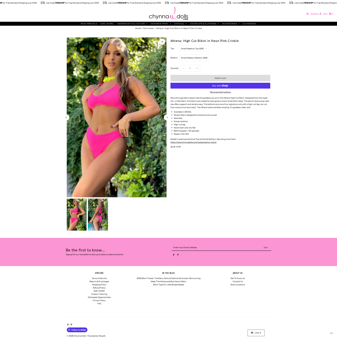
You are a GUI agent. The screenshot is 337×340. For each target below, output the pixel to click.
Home (138, 28)
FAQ (99, 303)
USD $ (258, 333)
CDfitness (179, 23)
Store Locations (238, 284)
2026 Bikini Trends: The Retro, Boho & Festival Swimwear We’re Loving (168, 278)
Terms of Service (99, 278)
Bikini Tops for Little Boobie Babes (168, 284)
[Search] (307, 14)
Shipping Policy (99, 284)
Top (172, 48)
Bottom (174, 57)
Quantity (174, 68)
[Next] (167, 117)
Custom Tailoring (99, 294)
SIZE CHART (99, 291)
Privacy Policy (99, 300)
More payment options (220, 92)
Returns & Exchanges (99, 281)
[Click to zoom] (162, 42)
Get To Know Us (238, 278)
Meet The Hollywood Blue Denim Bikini (168, 281)
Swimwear (148, 28)
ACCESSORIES (229, 23)
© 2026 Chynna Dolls (76, 336)
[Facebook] (173, 255)
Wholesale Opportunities (99, 297)
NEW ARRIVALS (89, 23)
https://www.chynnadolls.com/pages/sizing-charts (193, 142)
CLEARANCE (249, 23)
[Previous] (66, 117)
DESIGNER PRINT (159, 23)
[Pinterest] (178, 255)
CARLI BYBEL (107, 23)
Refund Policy (99, 287)
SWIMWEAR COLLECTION (131, 23)
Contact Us (238, 281)
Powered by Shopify (96, 336)
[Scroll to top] (331, 333)
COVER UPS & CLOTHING (203, 23)
